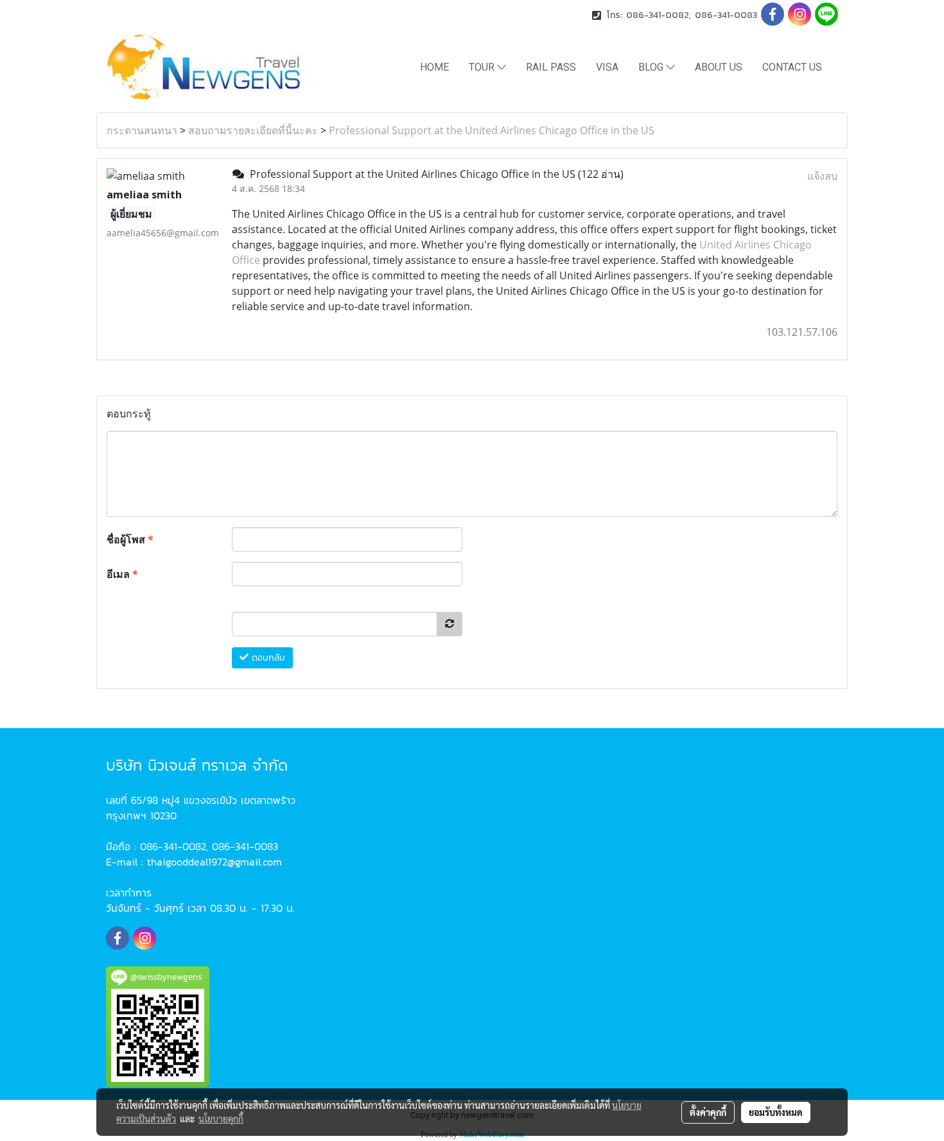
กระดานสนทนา (142, 130)
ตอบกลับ (267, 658)
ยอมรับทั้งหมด (776, 1112)
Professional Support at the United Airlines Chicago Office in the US (491, 130)
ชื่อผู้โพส (130, 539)
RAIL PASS (551, 67)
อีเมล (122, 574)
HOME (434, 67)
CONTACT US (792, 67)
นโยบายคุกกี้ (220, 1118)
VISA (607, 67)
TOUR (483, 67)
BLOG (652, 67)
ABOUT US (718, 67)
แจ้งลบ (822, 176)
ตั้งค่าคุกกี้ (708, 1112)
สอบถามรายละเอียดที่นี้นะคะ (253, 130)
